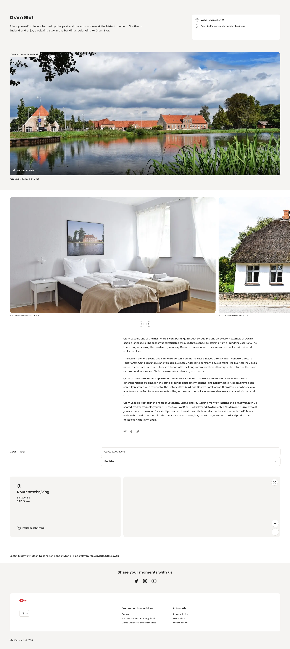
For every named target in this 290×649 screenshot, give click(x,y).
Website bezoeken (211, 20)
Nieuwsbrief (179, 618)
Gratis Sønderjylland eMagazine (139, 622)
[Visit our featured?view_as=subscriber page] (154, 581)
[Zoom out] (275, 532)
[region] (201, 507)
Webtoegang (180, 622)
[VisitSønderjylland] (28, 600)
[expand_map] (274, 482)
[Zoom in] (275, 523)
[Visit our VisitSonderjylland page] (136, 581)
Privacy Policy (180, 614)
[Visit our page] (145, 581)
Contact (126, 614)
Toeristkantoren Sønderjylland (138, 618)
